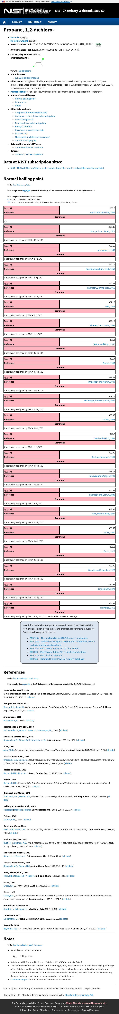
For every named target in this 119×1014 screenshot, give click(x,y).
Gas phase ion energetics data (29, 129)
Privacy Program (46, 1003)
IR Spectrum (21, 133)
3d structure (25, 70)
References (20, 102)
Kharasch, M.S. (10, 740)
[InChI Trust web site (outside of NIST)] (98, 46)
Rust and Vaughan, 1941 (103, 457)
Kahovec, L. (9, 856)
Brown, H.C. (24, 865)
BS (8, 199)
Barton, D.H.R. (10, 773)
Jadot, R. (20, 707)
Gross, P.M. (8, 885)
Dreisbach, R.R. (10, 796)
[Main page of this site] (4, 21)
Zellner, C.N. (9, 819)
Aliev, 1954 (110, 306)
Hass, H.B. (8, 875)
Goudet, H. (8, 908)
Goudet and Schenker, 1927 (101, 569)
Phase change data (24, 119)
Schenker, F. (21, 908)
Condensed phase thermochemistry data (35, 116)
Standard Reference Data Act (79, 994)
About (51, 21)
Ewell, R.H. (8, 829)
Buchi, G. (23, 759)
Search (16, 21)
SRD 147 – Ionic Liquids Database (46, 655)
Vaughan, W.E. (20, 842)
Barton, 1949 (109, 363)
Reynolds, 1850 (107, 607)
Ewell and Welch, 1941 (104, 438)
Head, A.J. (23, 773)
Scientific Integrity (94, 1006)
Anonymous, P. (10, 720)
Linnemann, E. (10, 918)
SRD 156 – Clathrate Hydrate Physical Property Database (57, 658)
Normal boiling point (25, 98)
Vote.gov (94, 1009)
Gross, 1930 (109, 532)
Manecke (18, 809)
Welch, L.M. (20, 829)
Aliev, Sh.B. (8, 749)
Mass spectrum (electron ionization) (32, 136)
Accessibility (30, 1003)
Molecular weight (19, 40)
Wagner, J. (21, 856)
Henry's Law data (23, 126)
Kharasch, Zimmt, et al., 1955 (101, 287)
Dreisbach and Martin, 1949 (101, 381)
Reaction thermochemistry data (30, 123)
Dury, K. (23, 730)
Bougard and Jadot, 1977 (103, 231)
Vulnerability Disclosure (26, 1006)
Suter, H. (32, 730)
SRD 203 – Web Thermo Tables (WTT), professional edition (58, 651)
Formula (14, 37)
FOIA (60, 1006)
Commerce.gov (59, 1009)
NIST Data (33, 21)
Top (14, 185)
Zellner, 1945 (108, 419)
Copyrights (60, 1003)
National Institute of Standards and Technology (27, 11)
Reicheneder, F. (10, 730)
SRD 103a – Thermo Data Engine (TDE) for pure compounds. (59, 638)
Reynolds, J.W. (10, 928)
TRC (8, 202)
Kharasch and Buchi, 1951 (102, 325)
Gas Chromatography (25, 140)
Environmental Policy (74, 1006)
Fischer (27, 809)
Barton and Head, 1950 (104, 344)
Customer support (19, 979)
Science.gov (73, 1009)
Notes (18, 105)
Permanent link (18, 91)
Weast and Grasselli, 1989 (102, 212)
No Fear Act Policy (47, 1006)
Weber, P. (30, 875)
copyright (26, 190)
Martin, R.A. (24, 796)
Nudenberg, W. (38, 740)
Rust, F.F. (7, 842)
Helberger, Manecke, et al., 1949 (99, 400)
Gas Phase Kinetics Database (29, 147)
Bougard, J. (9, 707)
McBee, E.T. (19, 875)
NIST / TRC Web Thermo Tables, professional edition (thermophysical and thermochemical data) (57, 167)
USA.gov (85, 1009)
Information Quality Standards (35, 1009)
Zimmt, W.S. (24, 740)
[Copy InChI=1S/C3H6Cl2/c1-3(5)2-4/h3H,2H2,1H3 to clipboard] (91, 44)
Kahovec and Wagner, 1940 (102, 475)
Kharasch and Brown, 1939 (102, 494)
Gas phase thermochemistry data (31, 112)
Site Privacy (17, 1003)
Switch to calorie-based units (29, 154)
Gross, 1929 (109, 551)
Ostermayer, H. (44, 730)
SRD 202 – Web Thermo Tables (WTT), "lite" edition (54, 648)
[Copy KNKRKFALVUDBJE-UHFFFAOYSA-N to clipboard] (78, 50)
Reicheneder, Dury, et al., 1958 (100, 268)
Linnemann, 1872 (106, 588)
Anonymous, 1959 (106, 250)
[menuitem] (4, 21)
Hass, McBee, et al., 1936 (103, 513)
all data (31, 697)
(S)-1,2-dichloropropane (27, 77)
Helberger (8, 809)
